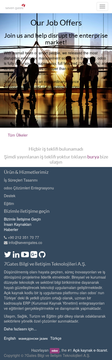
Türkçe (55, 338)
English (10, 338)
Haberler (11, 229)
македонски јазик (33, 338)
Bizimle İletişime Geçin (22, 219)
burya (93, 156)
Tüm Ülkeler (18, 135)
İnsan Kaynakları (17, 224)
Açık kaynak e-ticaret (90, 350)
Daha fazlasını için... (20, 328)
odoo (55, 350)
